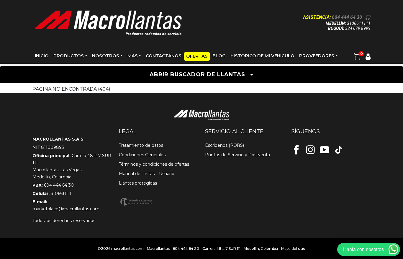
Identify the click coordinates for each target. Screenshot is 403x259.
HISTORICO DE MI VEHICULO (262, 55)
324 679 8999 (358, 28)
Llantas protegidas (138, 183)
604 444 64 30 (347, 17)
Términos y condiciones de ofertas (154, 164)
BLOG (219, 55)
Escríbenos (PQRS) (224, 145)
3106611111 (359, 23)
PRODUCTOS (68, 55)
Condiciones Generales (142, 154)
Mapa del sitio (293, 248)
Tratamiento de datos (141, 145)
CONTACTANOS (163, 55)
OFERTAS (197, 56)
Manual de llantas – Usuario (146, 173)
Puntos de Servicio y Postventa (237, 154)
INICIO (42, 55)
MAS (132, 55)
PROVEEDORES (316, 55)
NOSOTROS (105, 55)
